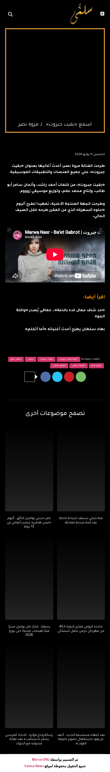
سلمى (30, 359)
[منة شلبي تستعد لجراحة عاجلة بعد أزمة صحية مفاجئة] (81, 468)
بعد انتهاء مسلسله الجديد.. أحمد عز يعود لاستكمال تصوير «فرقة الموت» (81, 740)
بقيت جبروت (46, 359)
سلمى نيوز (16, 359)
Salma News (34, 766)
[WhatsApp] (81, 377)
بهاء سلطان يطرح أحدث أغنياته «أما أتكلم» (65, 330)
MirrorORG (41, 760)
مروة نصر (96, 365)
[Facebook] (45, 377)
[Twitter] (57, 377)
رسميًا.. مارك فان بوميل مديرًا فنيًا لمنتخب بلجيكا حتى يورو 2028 (29, 631)
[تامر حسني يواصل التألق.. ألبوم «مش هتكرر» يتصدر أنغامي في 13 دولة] (29, 468)
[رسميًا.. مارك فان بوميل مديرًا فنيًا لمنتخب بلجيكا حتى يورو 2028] (29, 576)
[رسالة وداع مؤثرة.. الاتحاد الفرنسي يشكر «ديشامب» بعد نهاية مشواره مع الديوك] (29, 685)
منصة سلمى (78, 365)
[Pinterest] (69, 377)
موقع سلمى (59, 365)
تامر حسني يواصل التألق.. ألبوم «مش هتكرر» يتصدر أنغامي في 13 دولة (29, 523)
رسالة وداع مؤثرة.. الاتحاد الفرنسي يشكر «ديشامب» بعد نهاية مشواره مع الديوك (29, 740)
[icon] (59, 15)
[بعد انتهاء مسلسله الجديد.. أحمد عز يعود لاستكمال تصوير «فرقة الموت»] (81, 685)
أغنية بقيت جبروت (68, 359)
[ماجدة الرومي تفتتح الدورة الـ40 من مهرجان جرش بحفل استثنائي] (81, 576)
